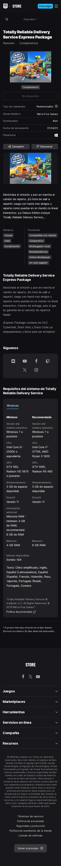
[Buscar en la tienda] (7, 19)
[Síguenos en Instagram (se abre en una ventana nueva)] (36, 370)
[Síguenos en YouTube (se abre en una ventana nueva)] (24, 361)
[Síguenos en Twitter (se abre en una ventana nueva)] (24, 370)
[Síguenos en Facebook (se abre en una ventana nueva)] (36, 361)
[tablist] (30, 405)
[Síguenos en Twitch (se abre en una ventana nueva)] (47, 361)
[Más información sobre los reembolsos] (56, 107)
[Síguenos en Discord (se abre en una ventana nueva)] (13, 361)
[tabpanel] (30, 478)
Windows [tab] (13, 405)
